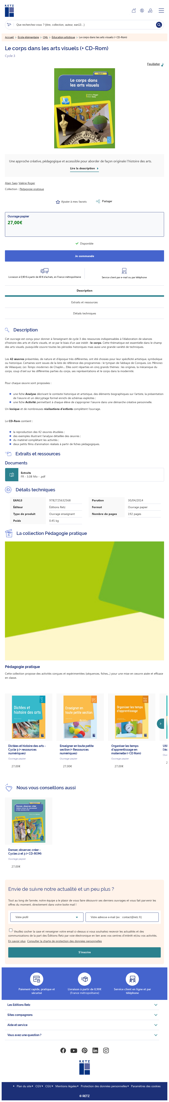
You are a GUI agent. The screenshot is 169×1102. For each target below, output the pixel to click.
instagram (106, 1051)
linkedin (95, 1051)
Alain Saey (11, 183)
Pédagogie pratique (32, 189)
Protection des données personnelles (104, 1086)
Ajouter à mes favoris (74, 201)
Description (84, 290)
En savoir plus (17, 941)
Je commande (84, 256)
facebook (63, 1051)
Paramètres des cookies (146, 1086)
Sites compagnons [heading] (20, 1015)
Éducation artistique (63, 37)
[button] (84, 108)
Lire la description (82, 168)
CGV (38, 1086)
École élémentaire (28, 37)
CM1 (45, 37)
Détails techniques (84, 313)
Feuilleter (153, 64)
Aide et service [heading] (17, 1025)
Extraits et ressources (84, 302)
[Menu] (161, 10)
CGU (48, 1086)
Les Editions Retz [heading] (18, 1004)
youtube (74, 1051)
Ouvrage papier (18, 216)
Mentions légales (66, 1086)
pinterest (84, 1051)
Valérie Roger (27, 183)
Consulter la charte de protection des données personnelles (64, 941)
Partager (107, 201)
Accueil (9, 37)
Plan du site (24, 1086)
